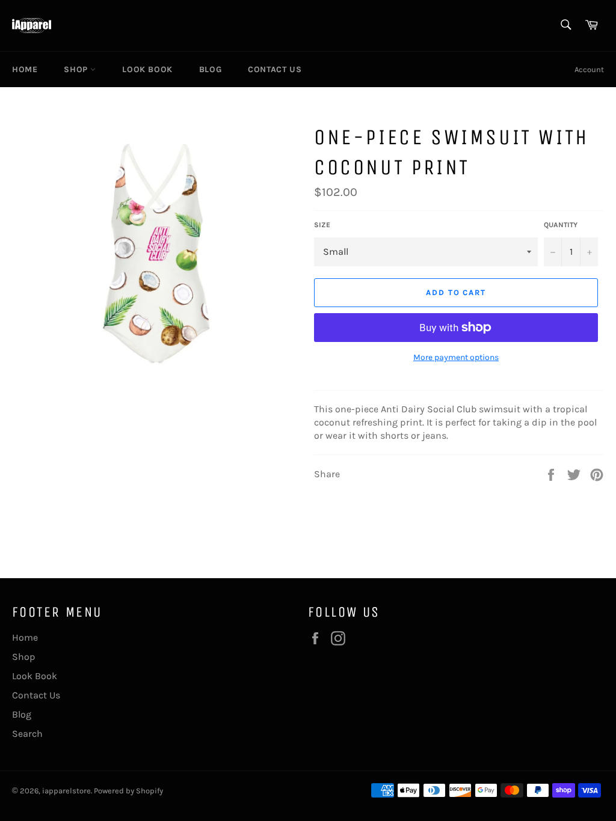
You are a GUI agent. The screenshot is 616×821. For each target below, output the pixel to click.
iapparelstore (66, 790)
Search (27, 733)
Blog (210, 69)
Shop (77, 69)
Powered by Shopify (128, 790)
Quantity (561, 225)
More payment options (456, 357)
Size (322, 225)
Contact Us (274, 69)
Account (589, 69)
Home (24, 69)
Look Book (147, 69)
